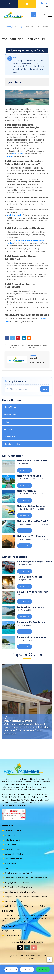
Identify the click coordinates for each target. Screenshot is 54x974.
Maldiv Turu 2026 (12, 849)
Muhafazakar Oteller (13, 854)
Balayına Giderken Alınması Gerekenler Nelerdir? (32, 637)
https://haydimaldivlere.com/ (15, 805)
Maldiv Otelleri (10, 414)
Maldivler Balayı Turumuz (31, 506)
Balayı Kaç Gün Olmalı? (14, 901)
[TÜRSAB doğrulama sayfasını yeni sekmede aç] (14, 814)
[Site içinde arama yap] (33, 14)
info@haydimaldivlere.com (14, 930)
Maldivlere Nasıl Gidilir (29, 476)
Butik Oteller (9, 437)
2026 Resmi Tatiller (13, 859)
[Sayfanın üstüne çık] (49, 959)
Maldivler (27, 782)
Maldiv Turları (10, 407)
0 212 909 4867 (9, 926)
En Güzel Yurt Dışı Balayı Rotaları (31, 607)
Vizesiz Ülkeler (11, 863)
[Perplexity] (27, 947)
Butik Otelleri (10, 844)
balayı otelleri (18, 153)
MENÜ (44, 15)
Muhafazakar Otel (12, 444)
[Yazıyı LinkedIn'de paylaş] (24, 338)
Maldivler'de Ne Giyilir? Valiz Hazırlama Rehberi (25, 906)
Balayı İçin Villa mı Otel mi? (32, 592)
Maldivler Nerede (27, 491)
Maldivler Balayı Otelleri (15, 840)
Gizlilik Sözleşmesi (12, 935)
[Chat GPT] (20, 947)
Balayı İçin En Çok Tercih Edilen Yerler (31, 622)
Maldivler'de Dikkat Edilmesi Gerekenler (33, 461)
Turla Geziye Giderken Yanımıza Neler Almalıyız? (31, 577)
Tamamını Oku (25, 470)
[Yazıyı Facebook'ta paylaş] (7, 338)
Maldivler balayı (35, 784)
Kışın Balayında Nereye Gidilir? (34, 562)
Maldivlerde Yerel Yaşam (31, 536)
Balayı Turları (9, 422)
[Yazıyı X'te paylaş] (12, 338)
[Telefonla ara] (9, 4)
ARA (45, 389)
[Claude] (34, 947)
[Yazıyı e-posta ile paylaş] (29, 338)
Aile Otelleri (9, 429)
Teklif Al (27, 969)
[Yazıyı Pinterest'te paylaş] (18, 338)
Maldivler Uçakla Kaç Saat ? (32, 521)
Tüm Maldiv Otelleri (13, 830)
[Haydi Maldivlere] (13, 15)
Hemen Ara (11, 969)
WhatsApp (43, 969)
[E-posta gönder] (27, 4)
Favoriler (45, 3)
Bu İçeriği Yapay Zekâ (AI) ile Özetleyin (27, 50)
